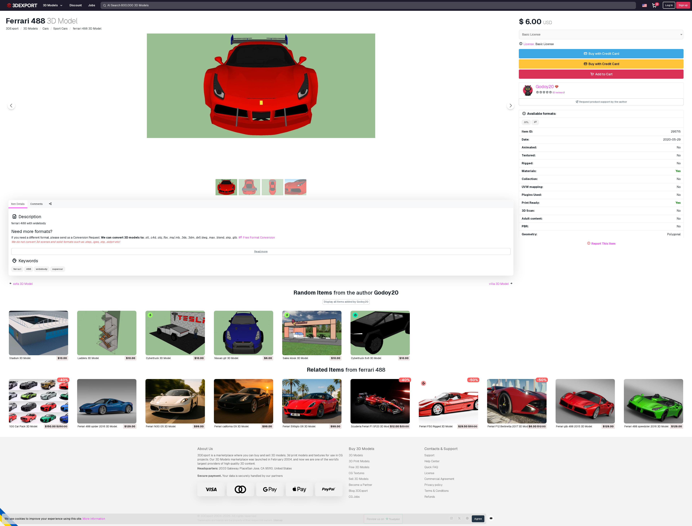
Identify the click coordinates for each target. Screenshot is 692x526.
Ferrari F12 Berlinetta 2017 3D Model (509, 426)
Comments (36, 204)
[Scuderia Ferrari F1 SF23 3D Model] (380, 401)
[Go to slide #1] (226, 187)
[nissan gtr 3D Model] (243, 333)
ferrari (17, 269)
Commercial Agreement (439, 479)
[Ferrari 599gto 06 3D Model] (311, 401)
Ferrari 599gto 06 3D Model (299, 426)
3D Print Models (359, 461)
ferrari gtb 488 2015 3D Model (574, 426)
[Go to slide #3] (272, 187)
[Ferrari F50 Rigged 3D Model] (448, 401)
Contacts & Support (441, 448)
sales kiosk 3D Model (295, 358)
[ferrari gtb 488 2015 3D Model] (585, 401)
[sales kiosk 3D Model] (311, 333)
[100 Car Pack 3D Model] (38, 401)
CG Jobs (354, 497)
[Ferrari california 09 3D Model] (243, 401)
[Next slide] (510, 105)
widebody (41, 269)
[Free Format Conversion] (535, 122)
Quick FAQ (431, 467)
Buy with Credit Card (603, 54)
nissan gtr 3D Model (226, 358)
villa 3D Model (499, 284)
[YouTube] (491, 518)
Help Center (432, 461)
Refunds (429, 497)
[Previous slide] (11, 105)
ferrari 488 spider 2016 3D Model (97, 426)
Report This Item (603, 244)
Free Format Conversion (258, 237)
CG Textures (356, 473)
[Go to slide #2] (249, 187)
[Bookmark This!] (63, 350)
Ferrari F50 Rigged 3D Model (436, 426)
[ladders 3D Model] (106, 333)
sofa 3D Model (23, 284)
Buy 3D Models (361, 448)
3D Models (356, 455)
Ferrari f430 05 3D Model (161, 426)
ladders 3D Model (88, 358)
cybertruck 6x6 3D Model (366, 358)
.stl (526, 122)
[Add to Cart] (55, 350)
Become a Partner (360, 485)
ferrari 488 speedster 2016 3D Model (646, 426)
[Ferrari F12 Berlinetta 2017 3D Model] (516, 401)
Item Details (18, 204)
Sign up (683, 5)
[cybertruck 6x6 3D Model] (380, 333)
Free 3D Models (359, 467)
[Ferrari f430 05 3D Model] (175, 401)
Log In (669, 5)
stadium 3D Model (19, 358)
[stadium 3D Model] (38, 333)
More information (94, 519)
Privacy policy (433, 485)
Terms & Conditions (436, 491)
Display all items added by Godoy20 (346, 301)
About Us (205, 448)
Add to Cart (604, 74)
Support (429, 455)
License (429, 473)
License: (529, 44)
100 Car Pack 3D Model (23, 426)
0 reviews (558, 92)
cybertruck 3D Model (158, 358)
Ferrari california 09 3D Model (231, 426)
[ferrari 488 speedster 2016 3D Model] (653, 401)
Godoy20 (545, 86)
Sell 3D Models (359, 479)
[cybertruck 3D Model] (175, 333)
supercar (57, 269)
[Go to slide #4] (295, 187)
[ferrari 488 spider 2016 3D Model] (106, 401)
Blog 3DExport (358, 491)
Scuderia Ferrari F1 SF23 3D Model (371, 426)
